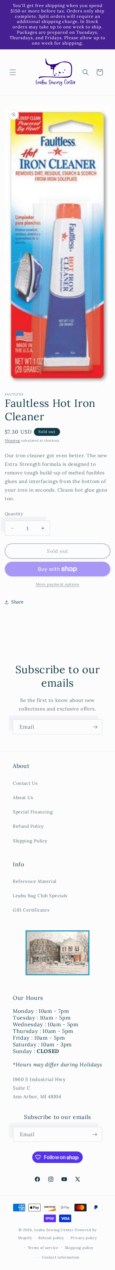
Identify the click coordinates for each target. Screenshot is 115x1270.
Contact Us (25, 783)
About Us (23, 797)
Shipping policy (79, 1247)
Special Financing (33, 812)
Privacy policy (84, 1238)
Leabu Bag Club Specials (40, 895)
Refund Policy (28, 826)
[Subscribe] (95, 726)
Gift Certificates (31, 910)
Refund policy (51, 1238)
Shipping (12, 440)
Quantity (14, 513)
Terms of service (43, 1247)
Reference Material (35, 881)
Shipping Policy (30, 841)
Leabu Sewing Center (53, 1230)
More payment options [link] (58, 584)
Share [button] (17, 602)
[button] (13, 72)
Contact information (61, 1257)
